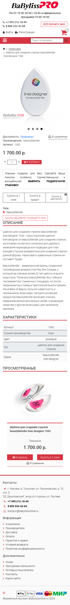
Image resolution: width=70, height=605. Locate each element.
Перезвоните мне (54, 24)
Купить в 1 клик (13, 197)
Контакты (12, 574)
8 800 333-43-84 (15, 26)
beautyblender (14, 212)
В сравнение (59, 136)
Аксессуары (15, 48)
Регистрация (27, 32)
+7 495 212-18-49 (16, 22)
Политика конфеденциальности (25, 548)
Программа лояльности (20, 566)
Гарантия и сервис (17, 540)
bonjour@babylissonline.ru (23, 511)
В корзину (33, 162)
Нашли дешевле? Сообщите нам (25, 218)
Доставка (11, 532)
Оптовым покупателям (19, 570)
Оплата (10, 536)
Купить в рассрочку (56, 197)
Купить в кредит (35, 197)
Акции (9, 562)
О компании (13, 524)
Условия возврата (17, 544)
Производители (15, 528)
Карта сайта (13, 578)
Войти (9, 32)
